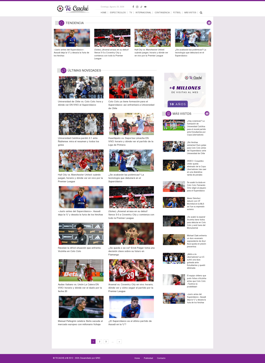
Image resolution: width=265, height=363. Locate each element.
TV (130, 12)
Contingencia (162, 12)
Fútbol (177, 12)
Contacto (161, 358)
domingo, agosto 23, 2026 (112, 7)
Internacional (143, 12)
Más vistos (190, 12)
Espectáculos (118, 12)
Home (103, 12)
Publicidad (148, 358)
